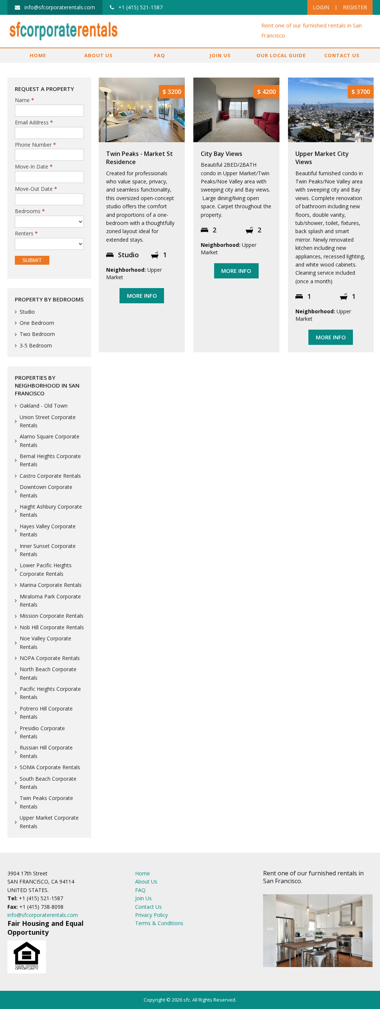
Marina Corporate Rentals (51, 584)
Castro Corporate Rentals (50, 475)
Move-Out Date (36, 189)
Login (321, 7)
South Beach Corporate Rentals (48, 782)
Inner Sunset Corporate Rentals (48, 550)
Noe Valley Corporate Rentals (45, 642)
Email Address (34, 123)
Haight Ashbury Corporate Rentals (51, 510)
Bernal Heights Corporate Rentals (50, 460)
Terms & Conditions (159, 923)
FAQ (159, 55)
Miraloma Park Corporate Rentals (50, 600)
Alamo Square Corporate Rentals (49, 440)
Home (38, 55)
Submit (32, 260)
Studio (27, 311)
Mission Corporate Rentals (51, 615)
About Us (98, 55)
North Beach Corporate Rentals (48, 673)
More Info (142, 295)
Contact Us (342, 55)
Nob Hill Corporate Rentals (52, 627)
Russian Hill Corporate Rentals (46, 751)
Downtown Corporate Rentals (46, 491)
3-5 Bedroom (36, 345)
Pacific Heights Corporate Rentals (50, 693)
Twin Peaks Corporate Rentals (46, 802)
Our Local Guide (281, 55)
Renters (26, 234)
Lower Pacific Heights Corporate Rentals (46, 569)
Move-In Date (34, 167)
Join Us (220, 55)
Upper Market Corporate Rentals (49, 821)
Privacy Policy (151, 914)
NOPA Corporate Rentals (50, 658)
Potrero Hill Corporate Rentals (46, 712)
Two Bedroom (37, 333)
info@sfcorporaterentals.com (42, 914)
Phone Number (35, 145)
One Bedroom (37, 322)
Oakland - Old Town (44, 405)
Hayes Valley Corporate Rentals (48, 530)
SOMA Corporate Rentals (50, 767)
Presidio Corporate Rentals (42, 732)
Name (24, 100)
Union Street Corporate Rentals (48, 421)
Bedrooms (30, 211)
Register (355, 7)
